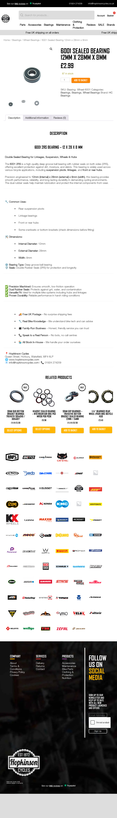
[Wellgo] (28, 628)
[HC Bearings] (78, 487)
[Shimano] (78, 565)
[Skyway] (95, 565)
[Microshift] (78, 519)
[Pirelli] (62, 550)
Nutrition (66, 678)
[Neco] (28, 534)
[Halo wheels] (62, 487)
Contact (40, 669)
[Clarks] (78, 456)
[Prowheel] (95, 550)
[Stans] (62, 581)
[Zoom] (78, 628)
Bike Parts (67, 669)
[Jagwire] (28, 503)
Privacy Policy (17, 672)
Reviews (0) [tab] (60, 117)
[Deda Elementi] (28, 472)
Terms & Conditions (16, 667)
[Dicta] (62, 472)
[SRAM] (45, 581)
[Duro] (95, 472)
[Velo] (62, 612)
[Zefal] (62, 628)
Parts (23, 24)
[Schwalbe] (62, 565)
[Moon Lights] (95, 519)
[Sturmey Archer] (78, 581)
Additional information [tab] (37, 117)
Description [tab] (14, 117)
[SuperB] (12, 596)
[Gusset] (45, 487)
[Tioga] (95, 596)
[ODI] (45, 534)
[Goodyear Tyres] (28, 487)
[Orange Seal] (78, 534)
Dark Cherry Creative (29, 783)
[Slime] (12, 581)
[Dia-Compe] (45, 472)
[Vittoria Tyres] (95, 612)
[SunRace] (95, 581)
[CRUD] (12, 472)
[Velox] (78, 612)
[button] (51, 49)
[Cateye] (62, 456)
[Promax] (78, 550)
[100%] (12, 456)
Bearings (49, 24)
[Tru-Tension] (45, 612)
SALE (101, 24)
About (13, 663)
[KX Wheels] (12, 519)
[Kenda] (45, 503)
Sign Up (98, 731)
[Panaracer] (12, 550)
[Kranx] (78, 503)
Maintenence (63, 24)
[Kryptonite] (95, 503)
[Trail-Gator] (28, 612)
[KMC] (62, 503)
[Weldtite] (12, 628)
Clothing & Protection (78, 24)
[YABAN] (45, 628)
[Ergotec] (12, 487)
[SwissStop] (28, 596)
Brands (111, 24)
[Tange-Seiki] (78, 596)
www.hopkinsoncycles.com (24, 359)
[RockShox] (45, 565)
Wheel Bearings (31, 40)
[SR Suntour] (28, 581)
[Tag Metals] (62, 596)
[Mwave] (12, 534)
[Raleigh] (12, 565)
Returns (40, 666)
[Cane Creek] (45, 456)
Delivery (40, 663)
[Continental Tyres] (95, 456)
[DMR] (78, 472)
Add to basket (80, 80)
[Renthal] (28, 565)
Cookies (14, 675)
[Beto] (28, 456)
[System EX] (45, 596)
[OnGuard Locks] (62, 534)
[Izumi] (12, 503)
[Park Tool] (28, 550)
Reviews (91, 24)
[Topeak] (12, 612)
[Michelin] (62, 519)
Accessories (34, 24)
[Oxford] (95, 534)
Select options (14, 430)
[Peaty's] (45, 550)
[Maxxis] (45, 519)
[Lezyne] (28, 519)
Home (7, 40)
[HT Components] (95, 487)
